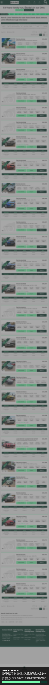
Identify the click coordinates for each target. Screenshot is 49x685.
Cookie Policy (13, 675)
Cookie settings (43, 681)
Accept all (21, 681)
